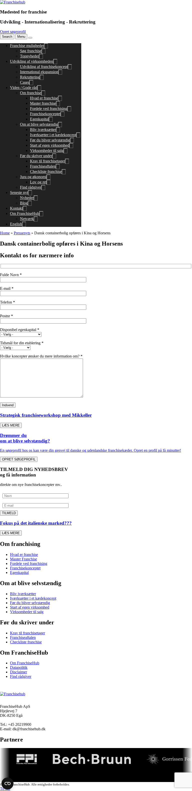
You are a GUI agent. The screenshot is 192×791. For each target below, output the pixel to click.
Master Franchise (23, 559)
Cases (24, 82)
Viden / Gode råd (23, 87)
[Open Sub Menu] (46, 45)
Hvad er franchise (44, 98)
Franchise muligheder (27, 45)
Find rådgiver (30, 187)
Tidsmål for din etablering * (22, 343)
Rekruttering (30, 77)
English (16, 224)
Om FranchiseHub (24, 213)
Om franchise (30, 93)
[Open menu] (30, 37)
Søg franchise (31, 51)
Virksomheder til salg (47, 150)
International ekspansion (39, 72)
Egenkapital (39, 119)
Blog (24, 203)
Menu (21, 36)
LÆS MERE (11, 425)
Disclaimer (18, 672)
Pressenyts (22, 233)
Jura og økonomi (33, 177)
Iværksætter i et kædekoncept (53, 135)
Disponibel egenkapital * (19, 330)
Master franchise (43, 103)
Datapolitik (19, 667)
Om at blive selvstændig (39, 124)
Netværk (27, 219)
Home (5, 233)
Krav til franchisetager (47, 161)
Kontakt (16, 208)
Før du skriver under (36, 156)
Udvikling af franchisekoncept (44, 66)
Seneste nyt (19, 192)
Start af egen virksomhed (49, 145)
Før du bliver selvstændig (50, 140)
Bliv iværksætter (43, 129)
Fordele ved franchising (48, 108)
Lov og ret (38, 182)
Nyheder (27, 198)
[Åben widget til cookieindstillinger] (8, 784)
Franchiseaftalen (43, 166)
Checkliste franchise (46, 171)
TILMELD (9, 513)
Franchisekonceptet (45, 114)
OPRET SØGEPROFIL (19, 459)
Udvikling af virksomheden (31, 61)
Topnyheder (29, 56)
